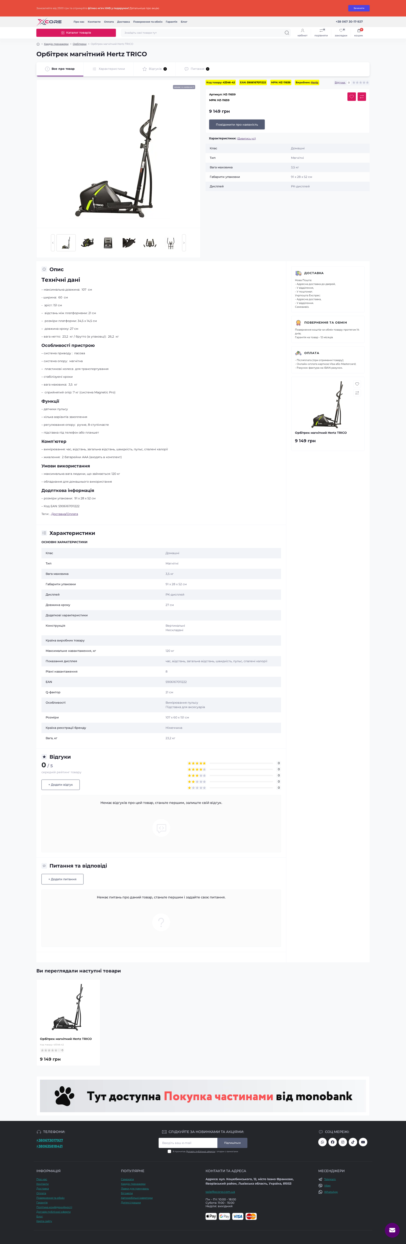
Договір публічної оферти (200, 1151)
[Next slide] (184, 242)
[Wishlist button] (351, 96)
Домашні (172, 553)
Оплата (109, 21)
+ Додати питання (62, 879)
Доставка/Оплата (64, 514)
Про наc (79, 21)
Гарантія (171, 21)
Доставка (123, 21)
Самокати (127, 1179)
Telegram (330, 1179)
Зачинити (359, 8)
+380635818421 (49, 1146)
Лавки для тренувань (135, 1188)
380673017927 (322, 1142)
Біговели (127, 1193)
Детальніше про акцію (144, 8)
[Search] (287, 33)
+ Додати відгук (60, 785)
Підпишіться (232, 1142)
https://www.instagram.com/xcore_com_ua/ (343, 1142)
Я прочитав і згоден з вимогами (205, 1151)
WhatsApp (331, 1191)
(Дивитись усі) (246, 138)
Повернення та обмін (147, 21)
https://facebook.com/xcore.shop (332, 1142)
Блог (184, 21)
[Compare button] (362, 96)
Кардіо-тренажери (56, 43)
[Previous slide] (53, 242)
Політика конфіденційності (54, 1207)
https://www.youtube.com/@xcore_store (363, 1142)
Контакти (94, 21)
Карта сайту (44, 1221)
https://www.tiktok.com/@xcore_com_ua (353, 1142)
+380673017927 (49, 1140)
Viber (327, 1185)
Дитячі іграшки (131, 1202)
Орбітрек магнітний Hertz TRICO (66, 1039)
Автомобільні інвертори (137, 1197)
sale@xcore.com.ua (220, 1192)
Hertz (314, 82)
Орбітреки (79, 43)
